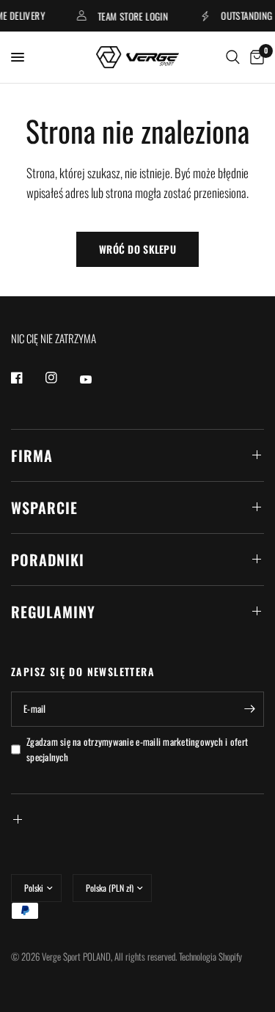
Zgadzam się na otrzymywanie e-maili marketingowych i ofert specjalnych (137, 749)
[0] (254, 57)
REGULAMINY (53, 612)
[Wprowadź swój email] (249, 709)
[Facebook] (27, 378)
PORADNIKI (47, 560)
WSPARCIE (44, 507)
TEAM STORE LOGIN (130, 15)
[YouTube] (96, 380)
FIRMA (32, 455)
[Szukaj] (233, 57)
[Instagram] (61, 378)
